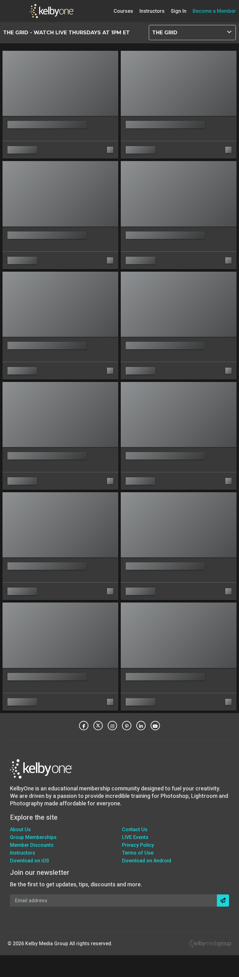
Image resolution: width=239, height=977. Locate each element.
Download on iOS (29, 861)
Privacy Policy (138, 845)
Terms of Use (137, 853)
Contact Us (135, 829)
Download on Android (146, 861)
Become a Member (214, 11)
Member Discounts (32, 845)
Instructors (152, 11)
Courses (123, 11)
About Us (20, 829)
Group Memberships (33, 837)
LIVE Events (135, 837)
